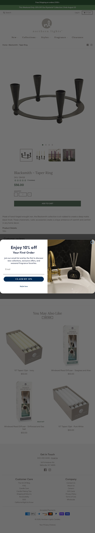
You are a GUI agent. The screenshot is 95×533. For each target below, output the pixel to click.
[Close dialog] (92, 242)
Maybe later (24, 286)
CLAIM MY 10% (23, 279)
